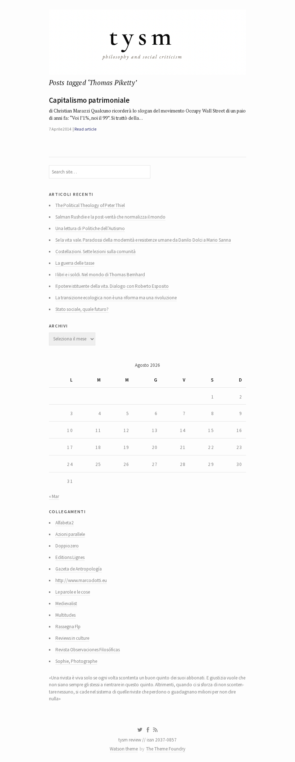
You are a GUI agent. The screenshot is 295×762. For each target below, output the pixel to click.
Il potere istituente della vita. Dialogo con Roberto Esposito (112, 286)
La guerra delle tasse (74, 263)
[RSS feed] (155, 730)
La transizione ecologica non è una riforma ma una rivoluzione (116, 298)
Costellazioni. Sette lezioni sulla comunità (95, 251)
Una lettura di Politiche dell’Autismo (90, 228)
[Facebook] (147, 730)
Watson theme (124, 749)
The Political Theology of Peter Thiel (90, 205)
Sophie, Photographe (76, 661)
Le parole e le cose (72, 592)
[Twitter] (139, 730)
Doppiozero (67, 546)
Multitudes (65, 615)
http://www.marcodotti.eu (81, 580)
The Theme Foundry (165, 749)
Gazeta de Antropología (78, 569)
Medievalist (66, 603)
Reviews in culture (72, 638)
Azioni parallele (70, 534)
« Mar (54, 496)
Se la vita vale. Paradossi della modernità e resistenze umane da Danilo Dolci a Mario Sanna (143, 240)
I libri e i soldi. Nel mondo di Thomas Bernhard (100, 275)
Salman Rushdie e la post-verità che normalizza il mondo (110, 217)
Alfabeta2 (64, 523)
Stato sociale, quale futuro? (82, 309)
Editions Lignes (70, 557)
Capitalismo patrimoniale (89, 100)
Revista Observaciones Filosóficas (87, 650)
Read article (85, 129)
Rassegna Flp (68, 627)
